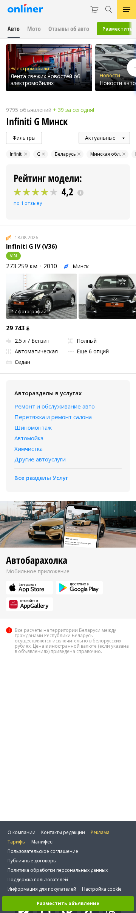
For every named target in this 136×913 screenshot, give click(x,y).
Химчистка (28, 448)
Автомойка (28, 438)
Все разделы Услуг (41, 477)
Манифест (42, 842)
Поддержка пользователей (38, 879)
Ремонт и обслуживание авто (54, 406)
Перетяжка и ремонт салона (53, 417)
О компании (22, 832)
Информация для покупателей (42, 889)
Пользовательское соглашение (43, 851)
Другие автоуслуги (40, 459)
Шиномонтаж (33, 427)
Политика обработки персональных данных (58, 870)
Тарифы (17, 842)
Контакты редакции (63, 832)
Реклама (100, 832)
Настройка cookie (102, 889)
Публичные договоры (32, 860)
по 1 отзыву (28, 203)
